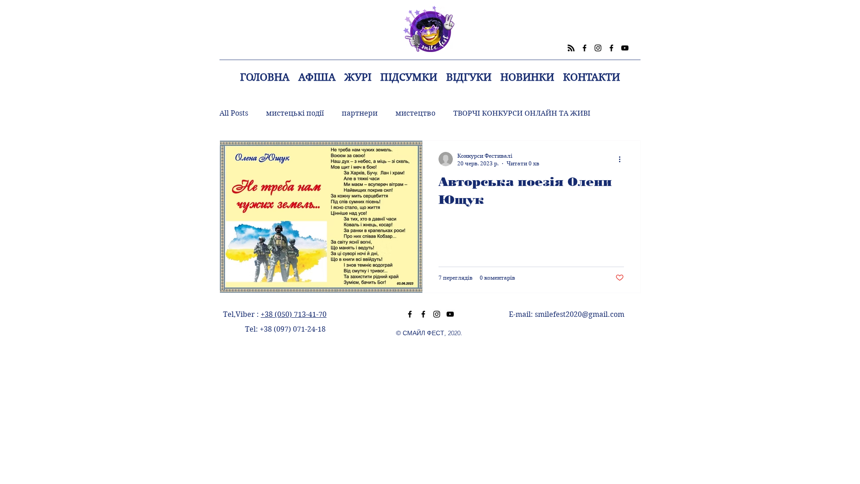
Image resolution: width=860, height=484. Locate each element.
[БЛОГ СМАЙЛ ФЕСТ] (571, 47)
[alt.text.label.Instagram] (597, 47)
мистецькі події (295, 113)
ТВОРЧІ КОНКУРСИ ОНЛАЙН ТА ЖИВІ (521, 113)
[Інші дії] (622, 159)
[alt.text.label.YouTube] (624, 47)
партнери (360, 113)
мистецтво (415, 113)
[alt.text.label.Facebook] (584, 47)
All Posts (233, 113)
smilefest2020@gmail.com (579, 314)
